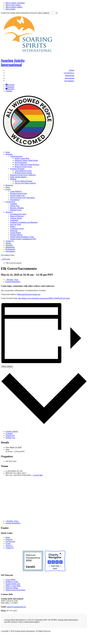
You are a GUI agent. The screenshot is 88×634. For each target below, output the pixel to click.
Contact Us (10, 548)
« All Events (5, 259)
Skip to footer (10, 9)
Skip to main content (13, 5)
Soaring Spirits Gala (13, 584)
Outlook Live (10, 438)
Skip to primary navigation (15, 3)
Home (8, 537)
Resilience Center (12, 582)
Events (8, 544)
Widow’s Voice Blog (13, 586)
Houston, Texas (12, 280)
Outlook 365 (10, 436)
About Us (9, 546)
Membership (69, 75)
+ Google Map (37, 475)
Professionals (69, 78)
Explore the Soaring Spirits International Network (19, 13)
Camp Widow (11, 580)
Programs (9, 539)
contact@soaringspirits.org (16, 607)
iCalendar (9, 433)
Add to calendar (7, 366)
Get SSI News (69, 73)
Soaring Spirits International (13, 62)
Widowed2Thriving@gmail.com (28, 294)
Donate (71, 70)
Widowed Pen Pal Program (15, 590)
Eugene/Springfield (13, 282)
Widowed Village (12, 588)
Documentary (69, 81)
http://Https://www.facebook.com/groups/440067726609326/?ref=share (44, 298)
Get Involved (10, 541)
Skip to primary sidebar (14, 7)
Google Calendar (12, 431)
